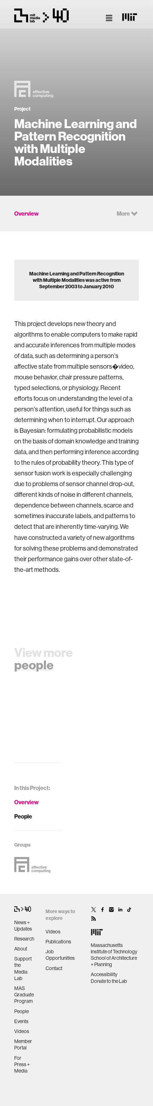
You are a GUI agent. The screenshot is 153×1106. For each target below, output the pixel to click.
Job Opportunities (60, 954)
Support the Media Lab (23, 968)
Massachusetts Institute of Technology (114, 948)
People (23, 816)
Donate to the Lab (109, 981)
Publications (58, 941)
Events (21, 1021)
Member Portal (23, 1044)
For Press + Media (22, 1064)
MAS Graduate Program (24, 994)
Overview (26, 802)
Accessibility (104, 974)
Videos (21, 1031)
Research (24, 939)
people (34, 665)
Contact (54, 968)
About (20, 949)
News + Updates (23, 925)
